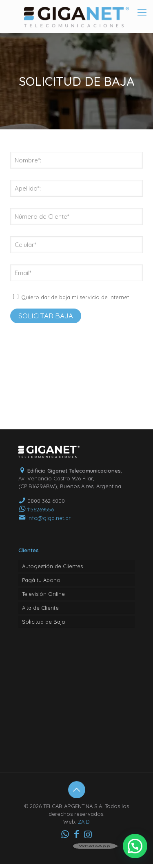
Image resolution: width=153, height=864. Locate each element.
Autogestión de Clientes (52, 566)
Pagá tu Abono (41, 580)
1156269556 (40, 509)
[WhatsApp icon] (65, 834)
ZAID (84, 821)
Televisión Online (43, 594)
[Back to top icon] (76, 789)
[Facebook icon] (76, 834)
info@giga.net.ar (49, 518)
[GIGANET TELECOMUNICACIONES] (76, 16)
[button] (135, 846)
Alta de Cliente (40, 607)
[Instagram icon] (88, 834)
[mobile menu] (142, 12)
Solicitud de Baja (43, 621)
